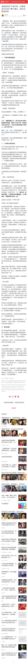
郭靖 (9, 101)
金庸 (7, 37)
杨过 (16, 78)
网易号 (7, 1)
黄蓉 (7, 130)
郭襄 (11, 130)
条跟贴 (13, 408)
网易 (2, 2)
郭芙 (11, 46)
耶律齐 (3, 49)
